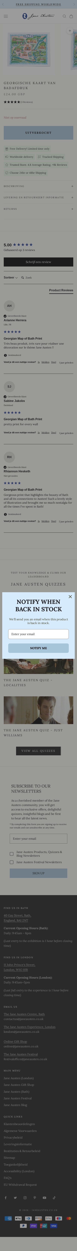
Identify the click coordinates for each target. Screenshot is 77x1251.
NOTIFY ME (38, 648)
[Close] (70, 596)
